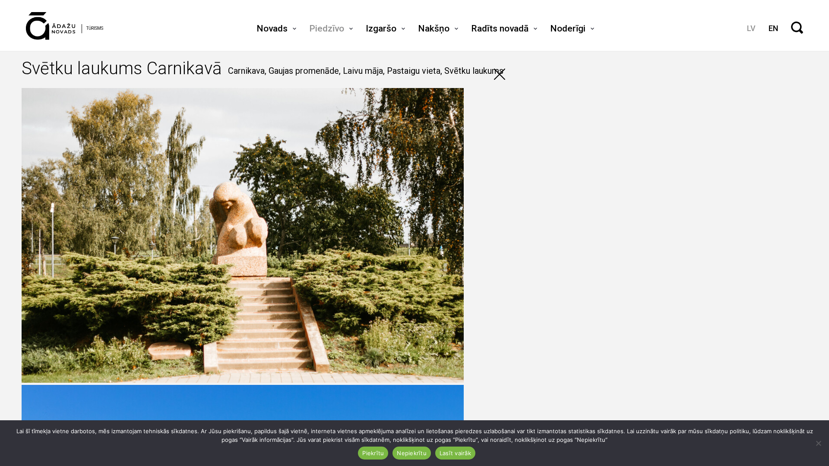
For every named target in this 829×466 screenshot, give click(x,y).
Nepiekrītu (412, 453)
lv (751, 28)
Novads (272, 28)
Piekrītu (373, 453)
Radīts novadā (499, 28)
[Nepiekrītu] (818, 443)
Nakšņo (433, 28)
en (773, 28)
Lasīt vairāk (455, 453)
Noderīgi (567, 28)
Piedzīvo (326, 28)
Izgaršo (381, 28)
